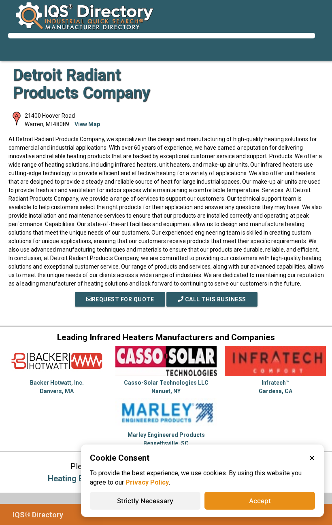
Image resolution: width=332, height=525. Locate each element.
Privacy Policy (147, 482)
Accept (260, 501)
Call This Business (214, 299)
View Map (87, 124)
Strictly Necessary (145, 501)
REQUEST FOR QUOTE (123, 299)
